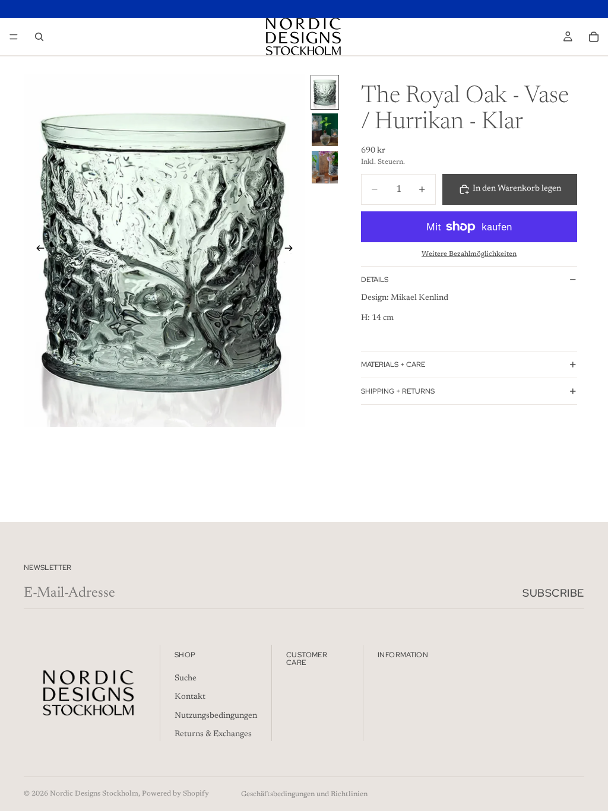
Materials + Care (393, 364)
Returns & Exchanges (213, 735)
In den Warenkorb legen (517, 189)
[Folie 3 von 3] (325, 167)
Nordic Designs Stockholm (94, 793)
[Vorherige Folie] (37, 250)
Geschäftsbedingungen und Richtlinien (304, 794)
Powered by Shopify (175, 793)
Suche (186, 678)
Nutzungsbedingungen (216, 716)
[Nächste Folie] (292, 250)
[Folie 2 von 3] (325, 129)
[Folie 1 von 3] (325, 92)
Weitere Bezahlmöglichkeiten (469, 254)
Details (374, 279)
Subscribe (553, 593)
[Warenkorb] (594, 37)
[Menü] (13, 36)
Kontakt (190, 697)
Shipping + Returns (398, 391)
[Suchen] (39, 37)
